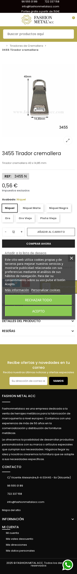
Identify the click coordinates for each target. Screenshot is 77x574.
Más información (17, 290)
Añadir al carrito (51, 232)
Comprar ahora (38, 244)
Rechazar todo (38, 300)
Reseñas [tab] (8, 331)
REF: (8, 176)
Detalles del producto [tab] (21, 321)
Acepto (38, 311)
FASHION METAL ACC (19, 396)
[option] (38, 101)
